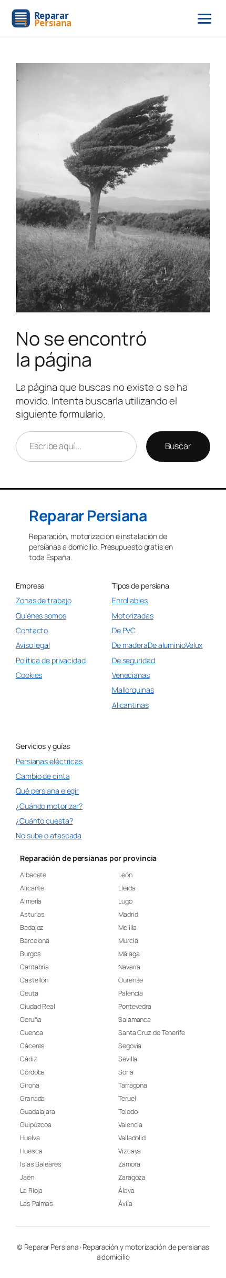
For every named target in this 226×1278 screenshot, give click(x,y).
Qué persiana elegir (47, 791)
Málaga (128, 953)
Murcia (128, 940)
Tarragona (132, 1085)
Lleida (126, 888)
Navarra (129, 966)
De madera (130, 645)
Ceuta (29, 993)
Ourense (130, 980)
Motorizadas (132, 616)
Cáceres (32, 1045)
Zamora (129, 1164)
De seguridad (133, 660)
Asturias (32, 914)
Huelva (29, 1137)
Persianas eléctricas (49, 761)
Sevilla (127, 1058)
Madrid (128, 914)
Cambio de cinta (43, 776)
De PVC (124, 630)
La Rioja (31, 1190)
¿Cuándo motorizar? (49, 806)
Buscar (178, 446)
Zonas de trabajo (43, 600)
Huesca (31, 1151)
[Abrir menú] (204, 18)
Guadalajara (37, 1111)
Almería (31, 901)
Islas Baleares (40, 1164)
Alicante (32, 888)
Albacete (33, 874)
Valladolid (132, 1137)
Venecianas (131, 675)
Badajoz (32, 927)
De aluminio (167, 645)
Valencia (130, 1124)
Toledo (127, 1111)
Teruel (127, 1098)
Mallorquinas (133, 690)
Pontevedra (134, 1006)
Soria (125, 1072)
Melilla (127, 927)
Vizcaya (129, 1151)
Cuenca (31, 1032)
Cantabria (34, 966)
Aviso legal (33, 645)
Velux (194, 645)
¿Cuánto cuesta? (44, 821)
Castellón (34, 980)
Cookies (29, 675)
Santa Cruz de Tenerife (151, 1032)
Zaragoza (132, 1177)
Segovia (129, 1045)
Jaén (27, 1177)
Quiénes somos (41, 616)
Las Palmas (36, 1203)
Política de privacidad (51, 660)
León (125, 874)
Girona (29, 1085)
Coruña (30, 1019)
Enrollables (130, 600)
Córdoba (32, 1072)
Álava (126, 1190)
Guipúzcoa (36, 1124)
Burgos (30, 953)
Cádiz (28, 1058)
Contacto (32, 630)
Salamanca (134, 1019)
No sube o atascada (48, 835)
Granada (32, 1098)
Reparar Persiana (88, 515)
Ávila (125, 1203)
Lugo (125, 901)
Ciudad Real (37, 1006)
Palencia (130, 993)
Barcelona (34, 940)
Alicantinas (130, 705)
